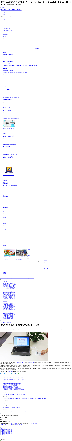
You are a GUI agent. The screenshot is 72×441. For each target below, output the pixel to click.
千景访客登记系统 (38, 398)
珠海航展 (7, 144)
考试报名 (7, 154)
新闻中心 (4, 211)
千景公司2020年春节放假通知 (8, 316)
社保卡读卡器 (20, 278)
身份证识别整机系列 (16, 398)
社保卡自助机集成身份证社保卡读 (9, 297)
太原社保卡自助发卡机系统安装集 (9, 293)
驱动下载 (10, 185)
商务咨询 (4, 271)
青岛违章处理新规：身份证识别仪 (9, 298)
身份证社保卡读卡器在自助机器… (8, 128)
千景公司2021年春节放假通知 (8, 312)
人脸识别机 (9, 97)
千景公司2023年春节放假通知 (8, 307)
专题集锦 (4, 245)
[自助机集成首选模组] (7, 63)
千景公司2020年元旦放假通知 (8, 317)
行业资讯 (5, 281)
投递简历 (18, 407)
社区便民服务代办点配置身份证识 (9, 292)
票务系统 (4, 154)
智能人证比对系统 (31, 398)
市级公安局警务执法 (8, 136)
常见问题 (14, 185)
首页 (1, 322)
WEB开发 (4, 107)
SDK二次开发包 (5, 185)
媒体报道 (4, 229)
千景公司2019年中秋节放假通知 (8, 318)
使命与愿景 (22, 394)
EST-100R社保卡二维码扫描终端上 (9, 294)
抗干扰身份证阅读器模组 (32, 65)
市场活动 (4, 235)
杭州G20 (14, 144)
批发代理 (10, 430)
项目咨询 (10, 432)
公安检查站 (17, 118)
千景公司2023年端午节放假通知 (8, 305)
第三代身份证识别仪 (27, 278)
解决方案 (4, 86)
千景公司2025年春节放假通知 (8, 303)
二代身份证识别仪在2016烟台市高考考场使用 (11, 387)
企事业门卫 (8, 118)
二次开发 (10, 433)
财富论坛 (11, 144)
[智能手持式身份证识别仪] (8, 70)
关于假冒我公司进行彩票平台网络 (9, 309)
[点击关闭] (0, 426)
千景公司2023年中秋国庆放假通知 (9, 304)
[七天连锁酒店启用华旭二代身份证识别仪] (9, 173)
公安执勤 (4, 118)
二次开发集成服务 (8, 99)
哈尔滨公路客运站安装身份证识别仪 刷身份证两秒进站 (14, 377)
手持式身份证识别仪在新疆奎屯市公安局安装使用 (12, 384)
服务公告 (17, 185)
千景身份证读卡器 (8, 54)
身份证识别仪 (31, 362)
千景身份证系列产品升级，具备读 (9, 296)
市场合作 (4, 272)
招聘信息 (28, 255)
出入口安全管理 (7, 110)
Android (7, 107)
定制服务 (15, 403)
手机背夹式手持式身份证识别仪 (8, 382)
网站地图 (20, 424)
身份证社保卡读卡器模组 (22, 65)
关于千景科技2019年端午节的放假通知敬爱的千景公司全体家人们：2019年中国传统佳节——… (9, 258)
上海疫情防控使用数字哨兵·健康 (9, 285)
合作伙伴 (11, 30)
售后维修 (5, 207)
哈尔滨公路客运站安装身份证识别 (9, 295)
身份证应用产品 (7, 68)
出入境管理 (13, 118)
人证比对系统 (5, 72)
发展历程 (4, 36)
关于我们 (4, 12)
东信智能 (16, 278)
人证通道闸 (13, 97)
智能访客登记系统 (19, 72)
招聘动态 (7, 407)
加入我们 (28, 249)
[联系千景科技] (5, 34)
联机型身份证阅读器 (23, 398)
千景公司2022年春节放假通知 (8, 308)
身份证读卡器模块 (3, 278)
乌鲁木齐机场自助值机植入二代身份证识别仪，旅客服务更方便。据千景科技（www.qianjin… (21, 258)
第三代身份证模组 (8, 61)
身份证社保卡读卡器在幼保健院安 (9, 287)
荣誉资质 (7, 30)
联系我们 (4, 14)
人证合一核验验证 (8, 157)
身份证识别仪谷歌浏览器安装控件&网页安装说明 (12, 383)
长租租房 (11, 154)
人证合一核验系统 (10, 278)
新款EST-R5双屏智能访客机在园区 (9, 283)
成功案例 (4, 133)
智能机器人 (5, 97)
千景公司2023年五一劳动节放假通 (9, 306)
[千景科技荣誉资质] (6, 28)
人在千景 (11, 407)
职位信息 (4, 407)
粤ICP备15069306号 (34, 423)
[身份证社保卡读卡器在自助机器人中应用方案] (9, 126)
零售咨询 (10, 429)
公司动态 (5, 301)
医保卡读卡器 (24, 411)
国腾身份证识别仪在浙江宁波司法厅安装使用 (11, 386)
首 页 (3, 18)
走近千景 (15, 407)
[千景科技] (2, 7)
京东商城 (32, 278)
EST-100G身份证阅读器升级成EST (9, 288)
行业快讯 (4, 223)
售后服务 (7, 403)
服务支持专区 (5, 180)
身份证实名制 (6, 146)
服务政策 (5, 196)
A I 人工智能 (6, 89)
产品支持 (5, 183)
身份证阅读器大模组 (6, 65)
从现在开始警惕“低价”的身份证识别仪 (10, 385)
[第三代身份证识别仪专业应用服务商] (11, 10)
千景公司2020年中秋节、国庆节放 (9, 314)
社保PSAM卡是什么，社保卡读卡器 (9, 284)
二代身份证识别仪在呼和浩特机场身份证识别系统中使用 (13, 389)
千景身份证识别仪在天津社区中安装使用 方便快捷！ (12, 388)
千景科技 (37, 48)
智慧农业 (15, 154)
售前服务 (4, 403)
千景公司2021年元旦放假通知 (8, 313)
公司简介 (4, 394)
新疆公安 (4, 144)
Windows (10, 107)
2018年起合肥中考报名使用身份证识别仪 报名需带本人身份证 (14, 379)
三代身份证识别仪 (55, 329)
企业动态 (4, 217)
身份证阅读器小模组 (14, 65)
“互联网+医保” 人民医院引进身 (8, 286)
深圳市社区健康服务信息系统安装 (9, 291)
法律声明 (16, 424)
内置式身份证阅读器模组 (7, 398)
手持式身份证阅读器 (11, 72)
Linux (14, 107)
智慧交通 (17, 97)
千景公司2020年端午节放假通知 (8, 315)
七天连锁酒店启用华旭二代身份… (8, 175)
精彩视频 (4, 242)
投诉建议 (4, 273)
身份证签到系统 (25, 72)
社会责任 (18, 394)
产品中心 (4, 52)
